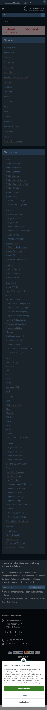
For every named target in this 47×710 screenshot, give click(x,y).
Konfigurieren (24, 702)
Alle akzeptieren (24, 688)
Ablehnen (24, 696)
